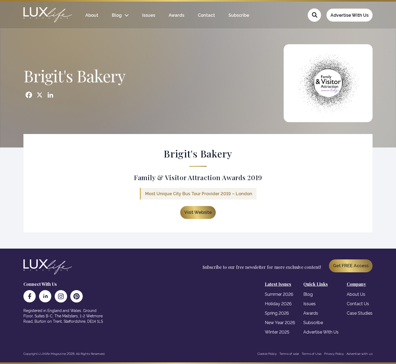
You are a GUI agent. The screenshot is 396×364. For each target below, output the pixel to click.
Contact (206, 15)
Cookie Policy (267, 354)
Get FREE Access (351, 265)
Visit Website (198, 212)
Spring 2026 (277, 313)
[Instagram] (61, 296)
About (91, 15)
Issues (148, 15)
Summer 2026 (279, 294)
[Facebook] (29, 296)
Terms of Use (311, 354)
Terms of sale (289, 354)
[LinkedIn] (45, 296)
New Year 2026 (280, 322)
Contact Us (358, 303)
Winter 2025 (277, 332)
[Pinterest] (76, 296)
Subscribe (238, 15)
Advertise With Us (350, 15)
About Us (356, 294)
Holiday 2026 (278, 303)
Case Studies (360, 313)
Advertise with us (359, 354)
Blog (117, 15)
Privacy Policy (334, 354)
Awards (176, 15)
